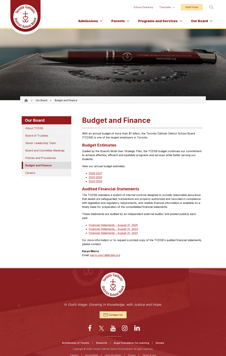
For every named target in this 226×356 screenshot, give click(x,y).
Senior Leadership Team (40, 143)
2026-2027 (95, 173)
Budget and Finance (66, 100)
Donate (160, 342)
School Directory (143, 7)
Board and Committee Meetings (45, 150)
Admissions (88, 21)
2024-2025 (95, 181)
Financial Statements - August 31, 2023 (113, 233)
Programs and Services (158, 21)
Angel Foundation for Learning (131, 342)
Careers (30, 172)
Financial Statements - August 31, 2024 (113, 229)
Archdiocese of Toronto (75, 342)
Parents (118, 21)
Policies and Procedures (40, 158)
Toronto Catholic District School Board (26, 100)
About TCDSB (34, 128)
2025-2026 (95, 177)
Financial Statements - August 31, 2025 (113, 225)
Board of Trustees (36, 135)
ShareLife (101, 342)
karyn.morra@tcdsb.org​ (105, 255)
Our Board (199, 21)
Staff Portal (191, 7)
